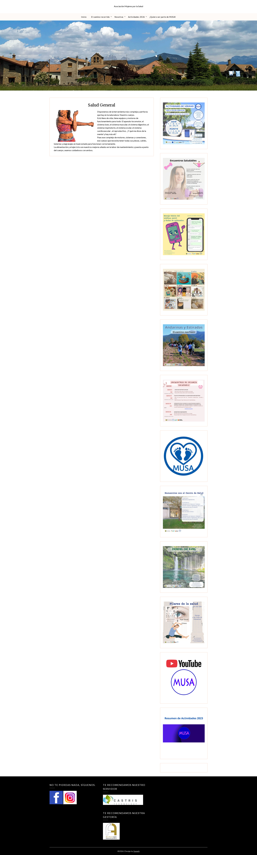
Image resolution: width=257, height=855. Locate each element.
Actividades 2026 (136, 17)
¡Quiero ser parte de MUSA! (163, 17)
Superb (137, 851)
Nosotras (118, 17)
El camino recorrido (100, 17)
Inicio (83, 17)
